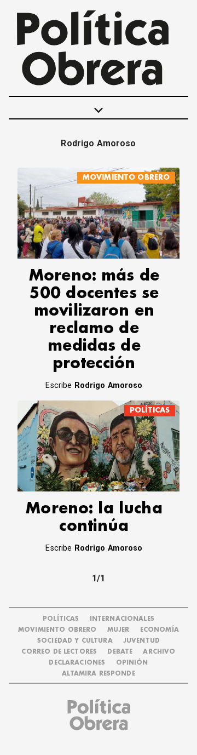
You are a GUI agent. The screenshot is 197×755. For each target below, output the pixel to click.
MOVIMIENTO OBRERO (126, 177)
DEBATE (119, 652)
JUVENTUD (141, 641)
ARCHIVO (159, 652)
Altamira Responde (98, 674)
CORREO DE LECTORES (59, 652)
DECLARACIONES (77, 663)
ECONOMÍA (159, 630)
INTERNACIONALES (122, 619)
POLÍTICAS (150, 410)
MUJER (118, 630)
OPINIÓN (132, 663)
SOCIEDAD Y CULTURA (75, 641)
